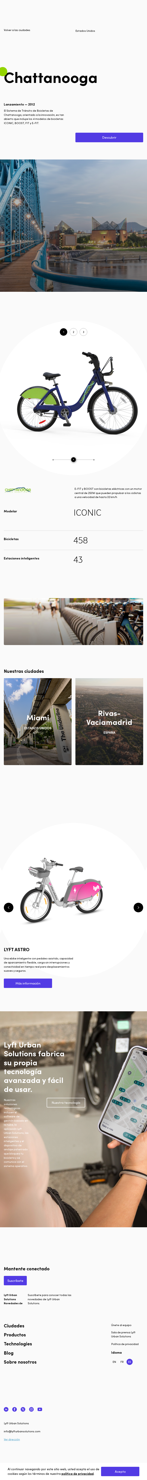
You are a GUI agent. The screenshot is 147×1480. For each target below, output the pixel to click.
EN (114, 1362)
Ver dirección (12, 1439)
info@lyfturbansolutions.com (22, 1431)
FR (122, 1362)
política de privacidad (77, 1473)
